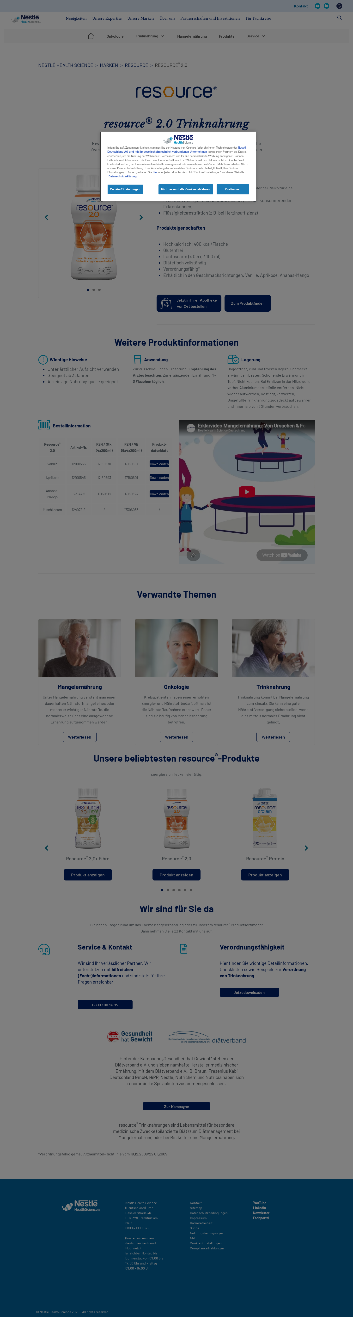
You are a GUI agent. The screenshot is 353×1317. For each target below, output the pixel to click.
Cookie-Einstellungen (125, 189)
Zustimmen (233, 189)
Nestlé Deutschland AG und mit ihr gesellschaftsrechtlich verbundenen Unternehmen (176, 149)
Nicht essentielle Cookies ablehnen (185, 189)
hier (155, 172)
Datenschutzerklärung (123, 176)
